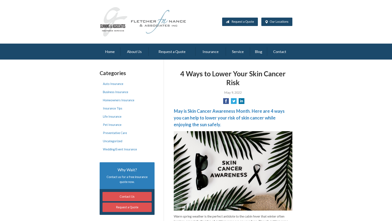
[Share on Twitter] (234, 102)
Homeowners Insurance (118, 100)
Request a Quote (243, 21)
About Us (134, 51)
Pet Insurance (112, 124)
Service (238, 51)
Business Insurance (115, 92)
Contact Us (127, 196)
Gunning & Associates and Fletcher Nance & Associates (146, 22)
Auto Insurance (113, 84)
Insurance (211, 51)
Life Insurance (112, 116)
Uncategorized (112, 141)
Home (110, 51)
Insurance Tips (112, 108)
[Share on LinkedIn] (241, 102)
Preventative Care (115, 133)
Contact (279, 51)
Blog (258, 51)
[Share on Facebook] (226, 102)
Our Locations (279, 21)
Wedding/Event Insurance (120, 149)
